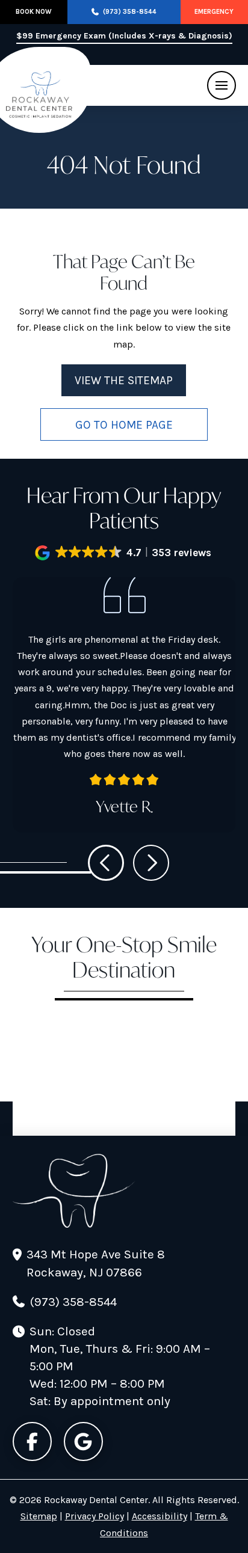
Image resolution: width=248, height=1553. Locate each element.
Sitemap (38, 1516)
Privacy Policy (94, 1516)
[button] (221, 85)
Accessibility (159, 1516)
